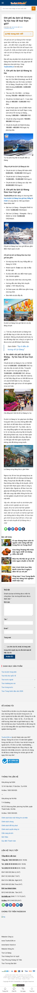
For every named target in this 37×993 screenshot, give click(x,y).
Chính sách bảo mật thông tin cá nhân (14, 818)
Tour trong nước (7, 687)
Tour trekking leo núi (8, 683)
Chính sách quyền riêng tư (10, 829)
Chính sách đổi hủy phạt (9, 825)
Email (6, 628)
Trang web (7, 637)
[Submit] (34, 8)
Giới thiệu (4, 837)
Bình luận (7, 602)
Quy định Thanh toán (8, 841)
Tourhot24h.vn (9, 67)
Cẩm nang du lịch (7, 833)
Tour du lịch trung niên (8, 672)
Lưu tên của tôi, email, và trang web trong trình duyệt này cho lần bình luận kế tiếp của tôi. (17, 649)
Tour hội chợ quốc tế (8, 676)
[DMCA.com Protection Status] (18, 985)
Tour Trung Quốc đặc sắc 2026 (12, 691)
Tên (5, 619)
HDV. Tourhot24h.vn (13, 27)
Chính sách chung (7, 821)
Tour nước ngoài (7, 679)
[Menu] (2, 2)
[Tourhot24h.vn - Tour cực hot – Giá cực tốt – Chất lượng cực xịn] (18, 3)
